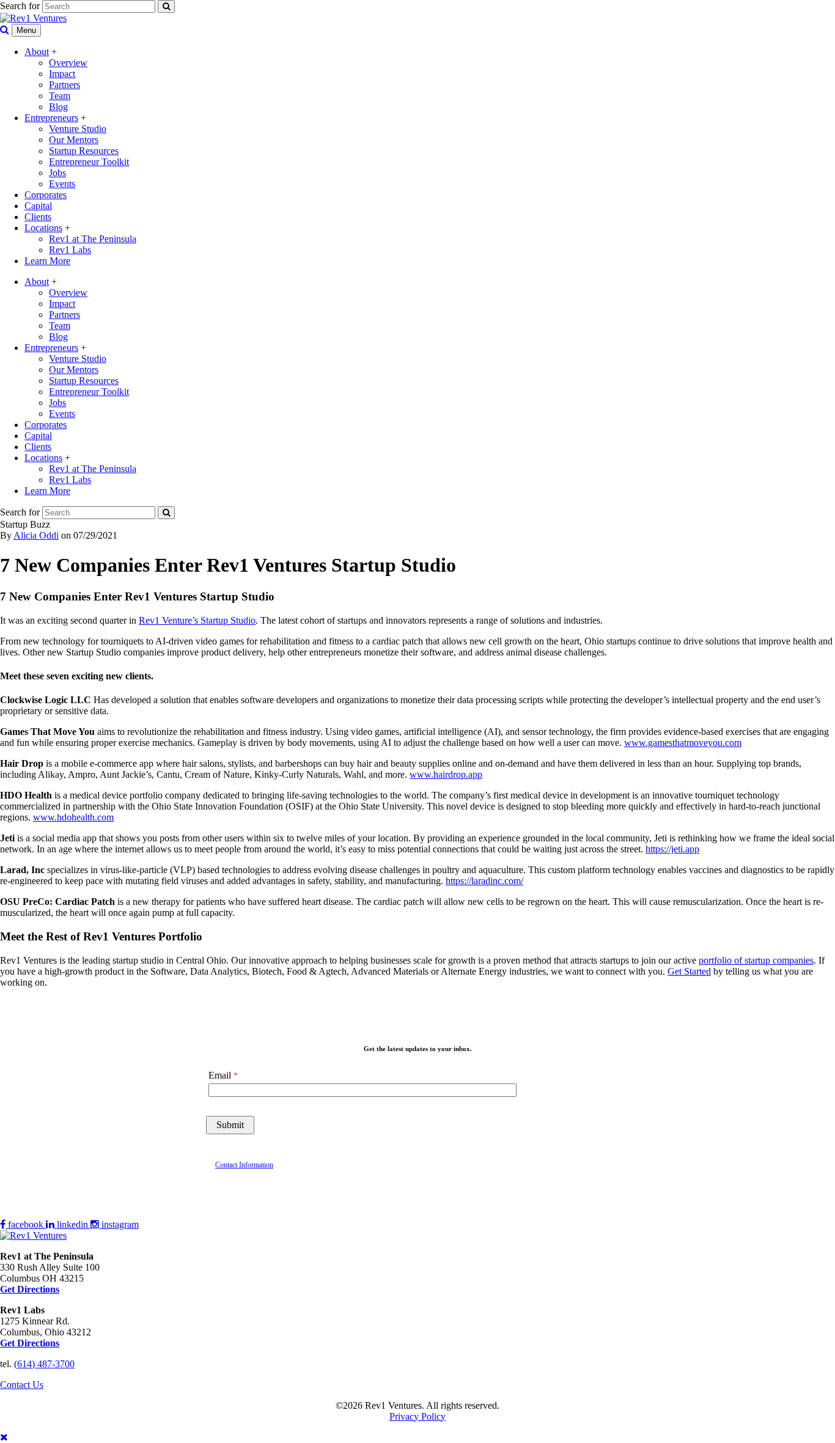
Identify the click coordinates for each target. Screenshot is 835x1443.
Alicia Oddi (36, 535)
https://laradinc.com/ (484, 881)
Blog (58, 106)
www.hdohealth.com (73, 817)
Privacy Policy (417, 1416)
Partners (64, 84)
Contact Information (244, 1165)
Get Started (689, 971)
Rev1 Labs (70, 250)
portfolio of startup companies (756, 960)
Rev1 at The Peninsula (92, 239)
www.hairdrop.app (446, 774)
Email (219, 1075)
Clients (37, 217)
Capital (38, 206)
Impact (62, 73)
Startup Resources (84, 151)
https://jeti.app (672, 849)
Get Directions (29, 1343)
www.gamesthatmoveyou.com (682, 742)
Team (59, 95)
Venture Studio (77, 129)
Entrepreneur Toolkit (89, 162)
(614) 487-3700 (44, 1364)
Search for (20, 6)
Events (62, 184)
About (36, 51)
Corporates (45, 195)
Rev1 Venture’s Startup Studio (197, 620)
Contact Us (21, 1384)
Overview (68, 62)
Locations (43, 228)
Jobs (57, 173)
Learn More (47, 261)
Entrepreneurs (51, 118)
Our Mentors (73, 140)
